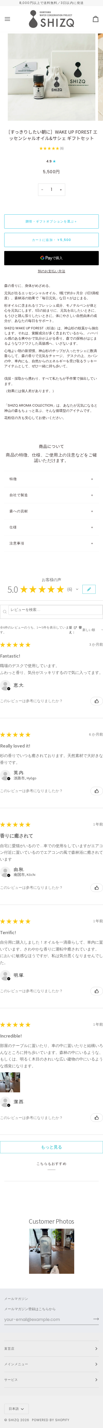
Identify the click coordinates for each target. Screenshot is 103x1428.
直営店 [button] (9, 1348)
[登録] (94, 1319)
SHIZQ (13, 1420)
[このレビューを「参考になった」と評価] (96, 701)
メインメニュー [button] (16, 1364)
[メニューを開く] (12, 19)
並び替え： (75, 629)
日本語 (14, 1408)
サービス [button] (11, 1379)
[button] (77, 589)
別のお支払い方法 (51, 271)
